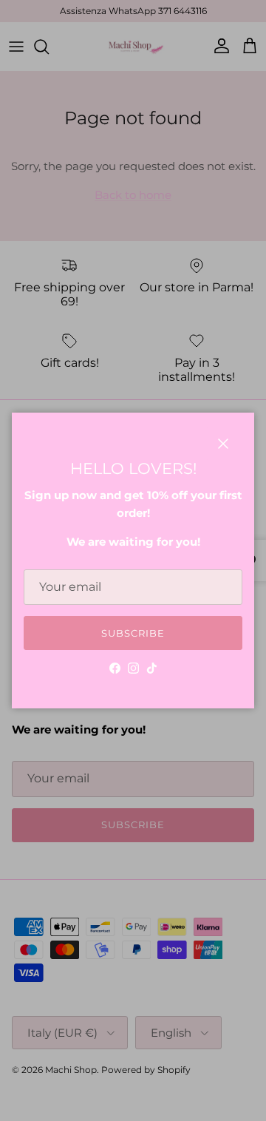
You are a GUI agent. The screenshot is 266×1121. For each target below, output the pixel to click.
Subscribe (133, 633)
